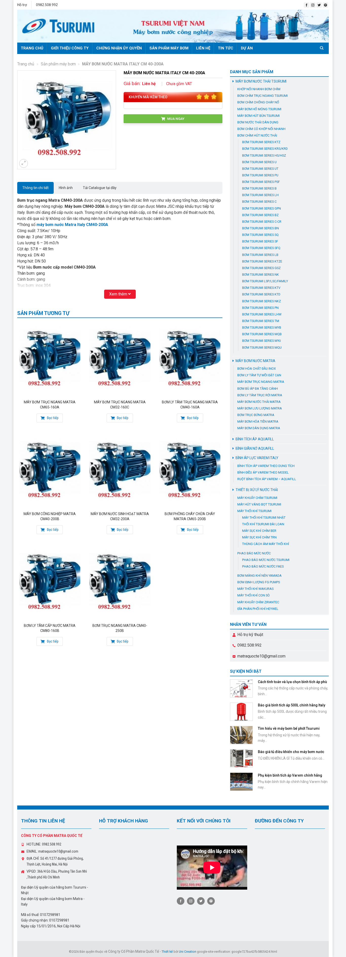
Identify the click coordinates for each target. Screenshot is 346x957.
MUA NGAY (175, 119)
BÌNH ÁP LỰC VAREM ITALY (257, 458)
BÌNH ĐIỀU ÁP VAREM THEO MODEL (263, 472)
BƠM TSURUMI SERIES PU (260, 175)
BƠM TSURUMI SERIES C (259, 201)
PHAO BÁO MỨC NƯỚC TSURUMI (266, 560)
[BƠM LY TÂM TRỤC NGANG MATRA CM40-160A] (189, 359)
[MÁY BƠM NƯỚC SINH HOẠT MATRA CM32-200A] (119, 471)
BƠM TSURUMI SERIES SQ (260, 235)
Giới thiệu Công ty (70, 48)
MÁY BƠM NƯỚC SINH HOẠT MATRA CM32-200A (120, 516)
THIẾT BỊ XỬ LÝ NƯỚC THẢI (257, 490)
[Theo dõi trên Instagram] (313, 5)
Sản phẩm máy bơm (168, 48)
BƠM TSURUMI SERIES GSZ (261, 268)
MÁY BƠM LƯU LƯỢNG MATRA (259, 408)
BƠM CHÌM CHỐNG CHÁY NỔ (258, 102)
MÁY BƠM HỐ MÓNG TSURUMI (259, 109)
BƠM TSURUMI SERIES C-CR (261, 221)
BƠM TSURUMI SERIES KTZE (262, 261)
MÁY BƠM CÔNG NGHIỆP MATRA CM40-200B (50, 516)
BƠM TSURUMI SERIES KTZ (261, 142)
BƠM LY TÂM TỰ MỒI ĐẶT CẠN (259, 375)
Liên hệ (203, 48)
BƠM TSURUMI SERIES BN (260, 228)
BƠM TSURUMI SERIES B (259, 188)
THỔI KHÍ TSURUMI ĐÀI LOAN (263, 524)
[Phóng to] (23, 163)
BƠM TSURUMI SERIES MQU (262, 347)
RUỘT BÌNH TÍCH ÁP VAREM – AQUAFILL (266, 479)
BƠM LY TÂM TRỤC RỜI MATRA (259, 395)
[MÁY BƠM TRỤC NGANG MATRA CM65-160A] (49, 359)
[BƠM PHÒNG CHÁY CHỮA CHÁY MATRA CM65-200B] (189, 471)
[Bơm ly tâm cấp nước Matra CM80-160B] (49, 582)
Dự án (247, 48)
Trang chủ (32, 48)
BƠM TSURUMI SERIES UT (260, 169)
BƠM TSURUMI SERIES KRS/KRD (265, 149)
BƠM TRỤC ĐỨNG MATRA (255, 415)
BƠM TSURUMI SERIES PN (260, 308)
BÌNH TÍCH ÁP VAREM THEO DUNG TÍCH (266, 466)
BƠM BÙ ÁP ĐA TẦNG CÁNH (257, 388)
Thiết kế (167, 951)
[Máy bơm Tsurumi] (173, 26)
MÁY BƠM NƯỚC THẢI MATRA (259, 402)
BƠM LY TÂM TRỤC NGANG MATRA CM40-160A (190, 404)
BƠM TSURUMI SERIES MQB (262, 334)
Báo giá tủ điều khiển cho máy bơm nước (291, 752)
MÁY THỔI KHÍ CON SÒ (253, 595)
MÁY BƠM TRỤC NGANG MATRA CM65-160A (49, 404)
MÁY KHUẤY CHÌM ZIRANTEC (258, 602)
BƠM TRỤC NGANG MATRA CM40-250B (119, 628)
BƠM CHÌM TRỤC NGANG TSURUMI (262, 96)
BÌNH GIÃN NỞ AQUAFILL (255, 448)
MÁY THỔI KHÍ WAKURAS (255, 589)
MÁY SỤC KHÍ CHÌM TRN (259, 537)
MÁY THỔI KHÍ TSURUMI (254, 511)
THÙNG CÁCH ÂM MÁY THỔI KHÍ (265, 544)
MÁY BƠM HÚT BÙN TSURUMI (258, 116)
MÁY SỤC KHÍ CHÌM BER (259, 531)
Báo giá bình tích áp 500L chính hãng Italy (291, 705)
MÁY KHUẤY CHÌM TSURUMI (257, 498)
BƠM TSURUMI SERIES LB (260, 255)
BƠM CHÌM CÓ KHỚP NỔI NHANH (261, 129)
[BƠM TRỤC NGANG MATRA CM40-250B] (119, 582)
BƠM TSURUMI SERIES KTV (261, 288)
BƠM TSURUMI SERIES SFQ (261, 248)
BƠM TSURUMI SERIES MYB (261, 327)
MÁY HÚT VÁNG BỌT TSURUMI (259, 504)
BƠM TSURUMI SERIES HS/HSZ (264, 155)
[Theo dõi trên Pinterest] (325, 5)
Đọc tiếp (52, 418)
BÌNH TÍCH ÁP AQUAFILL (255, 439)
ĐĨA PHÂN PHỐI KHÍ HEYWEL (257, 609)
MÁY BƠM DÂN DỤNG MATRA (258, 428)
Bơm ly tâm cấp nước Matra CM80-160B (49, 628)
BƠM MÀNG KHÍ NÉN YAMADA (259, 575)
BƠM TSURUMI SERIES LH (260, 195)
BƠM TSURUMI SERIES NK (260, 274)
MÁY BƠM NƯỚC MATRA (255, 361)
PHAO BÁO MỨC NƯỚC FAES (263, 566)
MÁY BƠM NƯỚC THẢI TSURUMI (261, 81)
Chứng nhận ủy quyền (119, 48)
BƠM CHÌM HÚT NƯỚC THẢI (257, 135)
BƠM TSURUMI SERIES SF (260, 241)
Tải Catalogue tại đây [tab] (100, 188)
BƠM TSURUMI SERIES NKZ (261, 301)
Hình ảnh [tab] (66, 188)
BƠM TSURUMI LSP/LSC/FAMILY (265, 281)
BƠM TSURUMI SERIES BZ (260, 215)
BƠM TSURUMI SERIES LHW (261, 314)
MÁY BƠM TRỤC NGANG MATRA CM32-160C (120, 404)
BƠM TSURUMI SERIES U (259, 162)
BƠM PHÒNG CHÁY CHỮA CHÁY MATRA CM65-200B (190, 516)
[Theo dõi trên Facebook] (306, 5)
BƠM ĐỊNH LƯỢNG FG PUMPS (258, 582)
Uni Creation (187, 951)
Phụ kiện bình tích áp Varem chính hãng (290, 775)
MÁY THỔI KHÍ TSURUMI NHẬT (263, 517)
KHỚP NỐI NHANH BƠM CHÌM (258, 89)
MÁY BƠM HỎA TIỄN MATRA (257, 421)
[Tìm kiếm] (322, 48)
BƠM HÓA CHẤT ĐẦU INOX (256, 368)
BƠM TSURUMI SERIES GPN (261, 208)
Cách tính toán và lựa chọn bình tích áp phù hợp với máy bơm (292, 684)
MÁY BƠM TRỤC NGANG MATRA (260, 382)
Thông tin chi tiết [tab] (35, 188)
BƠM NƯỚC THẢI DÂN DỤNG (257, 122)
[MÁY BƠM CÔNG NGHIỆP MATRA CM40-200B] (49, 471)
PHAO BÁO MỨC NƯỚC (254, 553)
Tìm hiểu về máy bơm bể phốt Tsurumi (289, 728)
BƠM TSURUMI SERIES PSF (261, 182)
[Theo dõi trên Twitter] (319, 5)
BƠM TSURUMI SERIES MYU (261, 341)
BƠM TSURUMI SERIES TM (260, 321)
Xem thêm (118, 294)
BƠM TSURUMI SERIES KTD (261, 294)
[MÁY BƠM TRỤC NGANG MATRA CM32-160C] (119, 359)
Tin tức (225, 48)
